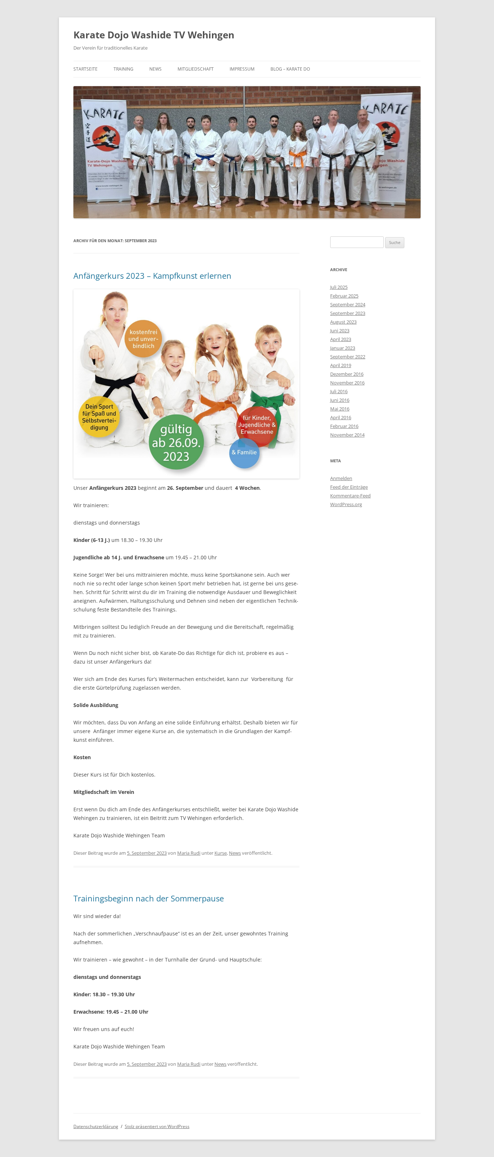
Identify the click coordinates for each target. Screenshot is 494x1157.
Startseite (85, 69)
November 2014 (347, 435)
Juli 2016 (339, 391)
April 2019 (340, 365)
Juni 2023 (339, 330)
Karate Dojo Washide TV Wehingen (153, 34)
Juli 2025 (339, 287)
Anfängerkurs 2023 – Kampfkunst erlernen (152, 275)
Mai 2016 (339, 408)
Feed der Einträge (349, 487)
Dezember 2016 (346, 374)
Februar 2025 (344, 296)
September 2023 (347, 313)
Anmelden (341, 478)
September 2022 (347, 356)
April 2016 (340, 417)
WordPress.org (346, 504)
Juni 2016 (339, 400)
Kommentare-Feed (350, 495)
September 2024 (347, 304)
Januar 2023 (342, 348)
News (155, 69)
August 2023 (343, 322)
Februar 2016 (344, 426)
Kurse (220, 853)
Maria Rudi (188, 853)
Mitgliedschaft (196, 69)
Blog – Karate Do (290, 69)
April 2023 (340, 339)
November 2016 (347, 382)
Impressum (242, 69)
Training (123, 69)
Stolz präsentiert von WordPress (157, 1126)
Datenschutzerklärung (95, 1126)
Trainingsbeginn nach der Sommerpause (148, 898)
